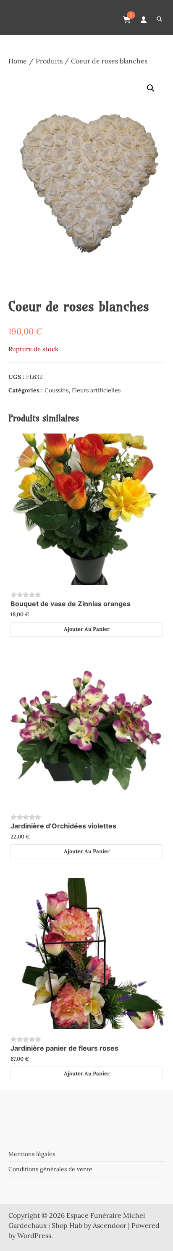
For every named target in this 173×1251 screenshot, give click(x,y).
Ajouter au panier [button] (87, 629)
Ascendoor (109, 1225)
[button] (150, 88)
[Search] (159, 19)
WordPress (34, 1235)
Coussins (56, 390)
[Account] (143, 19)
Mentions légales (31, 1154)
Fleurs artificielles (96, 390)
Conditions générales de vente (50, 1169)
